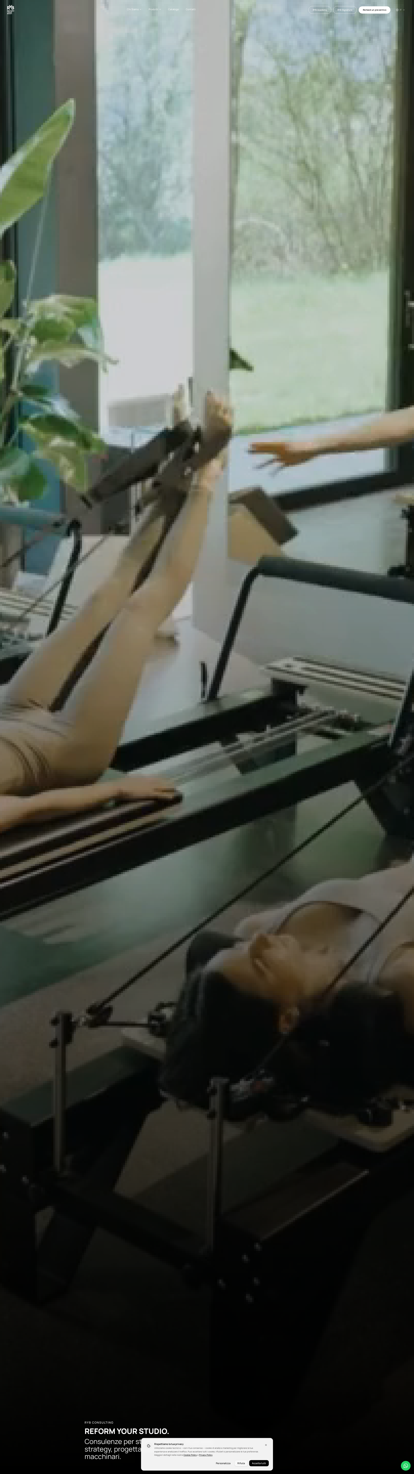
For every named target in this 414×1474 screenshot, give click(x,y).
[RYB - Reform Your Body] (10, 10)
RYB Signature (345, 9)
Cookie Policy (190, 1454)
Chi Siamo (133, 9)
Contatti (191, 9)
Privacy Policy (205, 1454)
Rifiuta (241, 1463)
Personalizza (223, 1463)
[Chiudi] (266, 1445)
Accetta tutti (259, 1463)
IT (401, 9)
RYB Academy (320, 9)
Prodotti (153, 9)
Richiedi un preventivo (374, 9)
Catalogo (173, 9)
